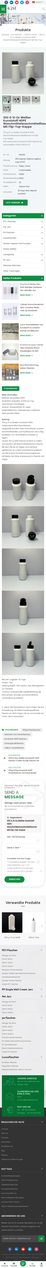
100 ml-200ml (7, 959)
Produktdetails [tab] (10, 388)
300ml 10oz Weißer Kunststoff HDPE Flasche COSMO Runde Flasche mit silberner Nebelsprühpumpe (33, 937)
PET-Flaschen (9, 221)
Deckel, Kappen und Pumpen (17, 243)
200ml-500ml (7, 963)
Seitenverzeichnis (20, 1260)
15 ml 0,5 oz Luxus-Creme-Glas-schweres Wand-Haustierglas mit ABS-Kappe (32, 348)
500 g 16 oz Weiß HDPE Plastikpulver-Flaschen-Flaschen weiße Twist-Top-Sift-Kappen (12, 937)
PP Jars (6, 260)
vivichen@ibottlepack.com (27, 1100)
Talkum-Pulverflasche (14, 747)
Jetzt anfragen (13, 202)
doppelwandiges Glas (9, 1184)
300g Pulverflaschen (31, 730)
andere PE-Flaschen (9, 1052)
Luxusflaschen (9, 238)
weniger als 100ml (9, 955)
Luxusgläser (8, 254)
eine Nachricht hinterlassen (23, 1263)
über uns (4, 1133)
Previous (4, 926)
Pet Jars (7, 227)
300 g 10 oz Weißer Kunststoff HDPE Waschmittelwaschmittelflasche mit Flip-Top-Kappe (22, 825)
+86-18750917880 (34, 1113)
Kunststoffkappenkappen (10, 1176)
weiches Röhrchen (12, 265)
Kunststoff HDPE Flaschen (15, 738)
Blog (3, 1151)
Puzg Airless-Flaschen (10, 1066)
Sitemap (4, 1155)
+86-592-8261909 (28, 1110)
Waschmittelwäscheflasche (12, 1048)
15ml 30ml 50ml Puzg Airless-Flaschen (29, 367)
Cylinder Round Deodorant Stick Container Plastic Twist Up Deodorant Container (32, 307)
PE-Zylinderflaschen (9, 1045)
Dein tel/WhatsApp (16, 837)
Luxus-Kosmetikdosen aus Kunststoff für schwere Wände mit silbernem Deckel (31, 327)
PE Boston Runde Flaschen (12, 1037)
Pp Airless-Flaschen (9, 1062)
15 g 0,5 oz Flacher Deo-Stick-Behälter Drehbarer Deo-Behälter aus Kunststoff (31, 287)
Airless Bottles (9, 249)
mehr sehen (25, 295)
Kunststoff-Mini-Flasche (10, 1202)
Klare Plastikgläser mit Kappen (12, 1198)
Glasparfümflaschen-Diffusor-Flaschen (17, 1069)
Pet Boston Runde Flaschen (12, 970)
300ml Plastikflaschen (9, 1180)
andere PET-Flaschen (10, 984)
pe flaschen (17, 35)
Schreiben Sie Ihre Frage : (19, 858)
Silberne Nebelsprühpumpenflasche (14, 1206)
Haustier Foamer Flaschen (12, 980)
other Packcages (11, 271)
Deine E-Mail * (14, 848)
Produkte (4, 1138)
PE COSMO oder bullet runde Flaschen (16, 1041)
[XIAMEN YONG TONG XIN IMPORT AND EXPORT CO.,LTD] (11, 7)
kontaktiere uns (7, 1146)
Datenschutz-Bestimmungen (12, 1159)
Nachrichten (5, 1142)
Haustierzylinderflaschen (11, 977)
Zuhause (5, 35)
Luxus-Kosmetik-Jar (8, 1193)
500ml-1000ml (7, 966)
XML (30, 1260)
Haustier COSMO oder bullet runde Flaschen (19, 973)
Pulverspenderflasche (14, 743)
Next (42, 926)
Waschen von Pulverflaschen (17, 734)
